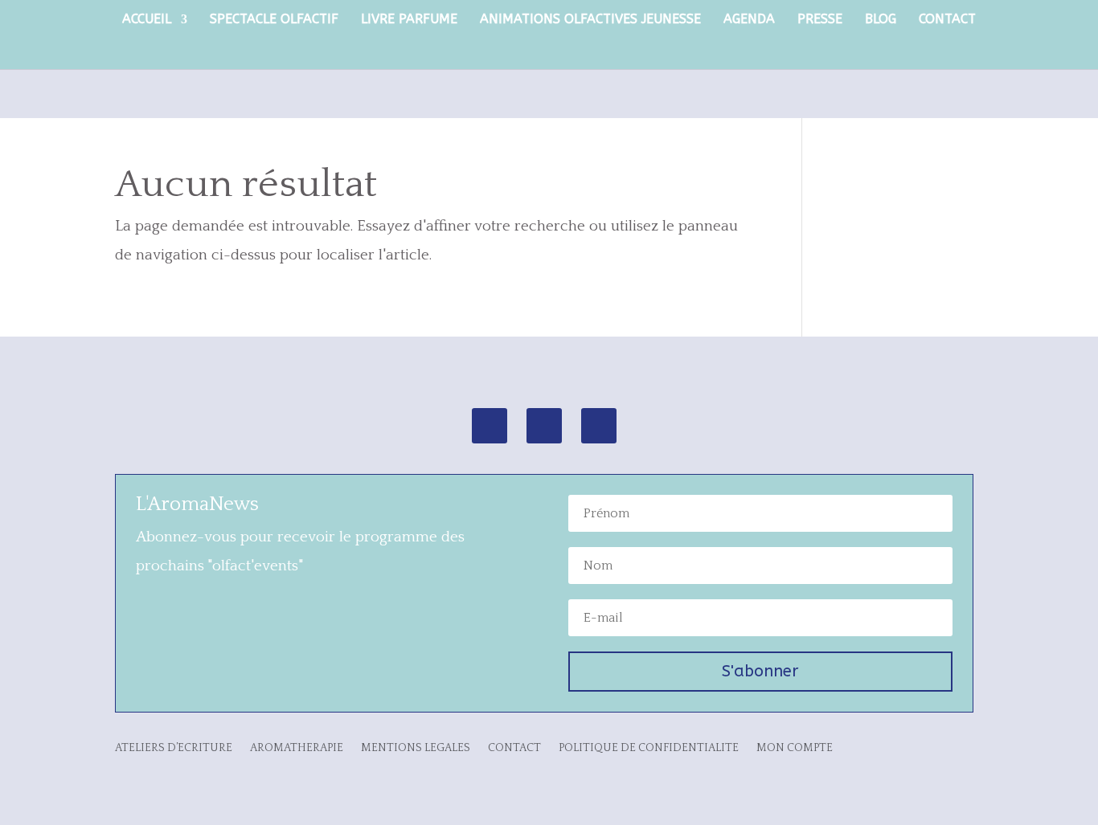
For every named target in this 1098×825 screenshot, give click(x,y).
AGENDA (749, 20)
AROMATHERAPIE (296, 748)
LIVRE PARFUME (409, 20)
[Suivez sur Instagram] (489, 425)
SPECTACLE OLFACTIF (274, 20)
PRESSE (819, 20)
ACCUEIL (146, 20)
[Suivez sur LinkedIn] (599, 425)
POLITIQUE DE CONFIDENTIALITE (649, 748)
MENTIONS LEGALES (415, 748)
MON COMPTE (794, 748)
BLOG (880, 20)
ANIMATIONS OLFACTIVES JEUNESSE (590, 20)
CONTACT (947, 20)
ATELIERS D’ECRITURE (173, 748)
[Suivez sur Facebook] (544, 425)
